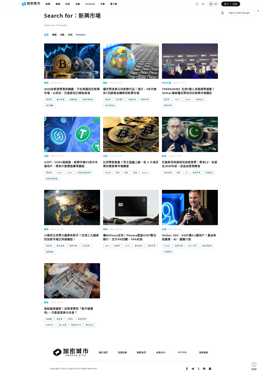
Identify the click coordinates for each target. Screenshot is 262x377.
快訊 (68, 3)
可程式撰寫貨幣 (84, 172)
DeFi (107, 246)
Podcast (90, 3)
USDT (177, 99)
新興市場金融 (52, 178)
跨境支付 (200, 99)
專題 (58, 3)
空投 (118, 172)
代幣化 (70, 319)
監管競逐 (50, 252)
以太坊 (108, 172)
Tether (188, 99)
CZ (186, 172)
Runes (145, 172)
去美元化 (50, 325)
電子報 (113, 3)
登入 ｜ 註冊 (230, 3)
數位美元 (90, 325)
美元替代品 (110, 105)
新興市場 (145, 99)
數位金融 (60, 246)
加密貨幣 (168, 172)
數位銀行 (139, 246)
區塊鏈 (49, 319)
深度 (135, 172)
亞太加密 (86, 246)
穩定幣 (49, 99)
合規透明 (168, 252)
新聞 (48, 3)
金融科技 (132, 99)
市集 (102, 3)
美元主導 (62, 325)
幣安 (179, 172)
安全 (126, 172)
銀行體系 (50, 105)
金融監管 (73, 99)
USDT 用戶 (192, 246)
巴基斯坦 (209, 172)
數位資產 (60, 99)
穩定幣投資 (207, 246)
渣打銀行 (119, 99)
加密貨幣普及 (88, 99)
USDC (69, 172)
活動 (78, 3)
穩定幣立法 (76, 325)
